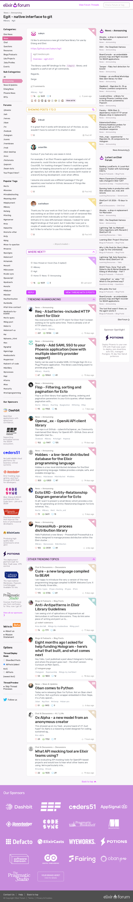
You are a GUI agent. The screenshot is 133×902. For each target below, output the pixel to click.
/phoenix (7, 110)
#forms (7, 380)
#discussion (9, 270)
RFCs (6, 97)
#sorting (54, 405)
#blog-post (74, 626)
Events (7, 67)
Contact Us (8, 894)
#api (5, 376)
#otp (6, 236)
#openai (66, 439)
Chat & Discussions (44, 567)
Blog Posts (59, 601)
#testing (7, 215)
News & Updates (50, 684)
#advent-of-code (11, 364)
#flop (83, 405)
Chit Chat (121, 206)
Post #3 (88, 235)
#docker (7, 295)
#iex (5, 343)
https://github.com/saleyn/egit (46, 48)
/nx (5, 127)
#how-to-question (11, 245)
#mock (48, 769)
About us (9, 631)
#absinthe (8, 228)
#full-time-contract (12, 307)
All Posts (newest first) (9, 674)
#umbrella (8, 303)
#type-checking (56, 589)
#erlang (7, 211)
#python (45, 701)
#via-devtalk (40, 626)
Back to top (87, 781)
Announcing (16, 13)
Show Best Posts (13, 660)
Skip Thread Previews (10, 687)
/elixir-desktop (10, 152)
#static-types (41, 589)
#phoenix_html (10, 339)
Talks (120, 235)
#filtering (75, 405)
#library (6, 21)
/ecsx (6, 156)
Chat (6, 42)
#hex (6, 385)
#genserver (8, 220)
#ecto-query (9, 318)
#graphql (7, 347)
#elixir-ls (7, 326)
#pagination (65, 405)
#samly (46, 371)
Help (21, 894)
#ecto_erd (61, 510)
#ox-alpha (39, 735)
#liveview (8, 190)
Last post (88, 283)
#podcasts (8, 282)
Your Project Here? (11, 173)
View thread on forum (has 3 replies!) (49, 263)
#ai (5, 334)
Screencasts (123, 196)
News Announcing (120, 150)
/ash (5, 114)
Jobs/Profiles (9, 63)
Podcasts (119, 274)
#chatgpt (57, 439)
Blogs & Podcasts (43, 601)
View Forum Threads (89, 5)
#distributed (60, 477)
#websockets (9, 355)
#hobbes (70, 477)
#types (68, 589)
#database (48, 477)
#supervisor (9, 360)
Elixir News (8, 34)
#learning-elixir (10, 199)
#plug (6, 240)
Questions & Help (106, 184)
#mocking (39, 769)
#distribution (60, 544)
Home (36, 276)
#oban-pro (64, 701)
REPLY (31, 292)
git (36, 271)
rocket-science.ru (45, 622)
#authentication (11, 299)
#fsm (75, 589)
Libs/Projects (9, 59)
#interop (54, 701)
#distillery (8, 368)
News (6, 13)
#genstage (8, 351)
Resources (8, 50)
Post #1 (88, 135)
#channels (8, 261)
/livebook (39, 439)
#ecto (37, 405)
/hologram (39, 672)
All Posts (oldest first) (11, 667)
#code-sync (9, 274)
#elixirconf (8, 257)
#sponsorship (51, 672)
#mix (6, 224)
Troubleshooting (121, 184)
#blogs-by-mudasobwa (58, 626)
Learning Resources (107, 196)
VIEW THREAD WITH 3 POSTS (80, 292)
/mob (6, 148)
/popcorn (7, 164)
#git (13, 21)
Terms (31, 898)
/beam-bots (9, 169)
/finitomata (9, 160)
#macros (7, 249)
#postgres (8, 253)
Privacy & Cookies (44, 898)
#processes (48, 544)
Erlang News (9, 89)
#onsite (7, 286)
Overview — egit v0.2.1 (43, 59)
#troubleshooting (11, 194)
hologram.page (44, 668)
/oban (37, 701)
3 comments (39, 86)
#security (8, 389)
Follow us (12, 700)
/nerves (7, 118)
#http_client (40, 329)
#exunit (7, 266)
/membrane (9, 144)
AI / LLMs (59, 713)
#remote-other (10, 232)
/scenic (7, 139)
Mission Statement (8, 635)
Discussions (60, 567)
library (37, 267)
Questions (119, 284)
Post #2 (88, 192)
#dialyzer (7, 291)
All (5, 77)
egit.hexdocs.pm (41, 54)
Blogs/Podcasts (10, 55)
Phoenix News (9, 93)
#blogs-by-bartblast (67, 672)
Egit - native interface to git (27, 16)
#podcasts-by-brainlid (10, 312)
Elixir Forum (123, 320)
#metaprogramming (12, 393)
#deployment (9, 203)
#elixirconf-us (10, 330)
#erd (53, 510)
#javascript (8, 278)
